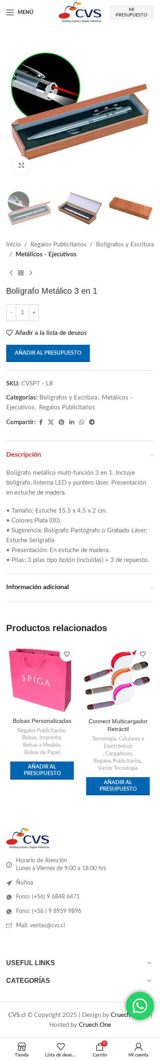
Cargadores (118, 753)
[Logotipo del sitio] (80, 12)
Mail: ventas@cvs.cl (40, 926)
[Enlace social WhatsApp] (82, 422)
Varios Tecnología (118, 768)
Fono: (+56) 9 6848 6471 (48, 897)
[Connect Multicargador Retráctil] (118, 679)
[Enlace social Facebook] (41, 422)
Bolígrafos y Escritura (125, 244)
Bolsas (29, 737)
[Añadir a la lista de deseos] (66, 654)
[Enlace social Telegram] (92, 422)
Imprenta (50, 737)
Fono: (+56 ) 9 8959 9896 (48, 911)
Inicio (13, 244)
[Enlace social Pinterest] (61, 422)
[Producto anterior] (11, 273)
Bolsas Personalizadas (42, 721)
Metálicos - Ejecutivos (46, 254)
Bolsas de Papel (42, 752)
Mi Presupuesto (131, 12)
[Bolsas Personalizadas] (42, 679)
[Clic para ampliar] (21, 165)
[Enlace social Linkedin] (72, 422)
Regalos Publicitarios (58, 244)
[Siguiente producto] (31, 273)
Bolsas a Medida (41, 745)
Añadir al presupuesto (48, 353)
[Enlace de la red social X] (51, 422)
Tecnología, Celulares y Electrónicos (118, 742)
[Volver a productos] (21, 273)
